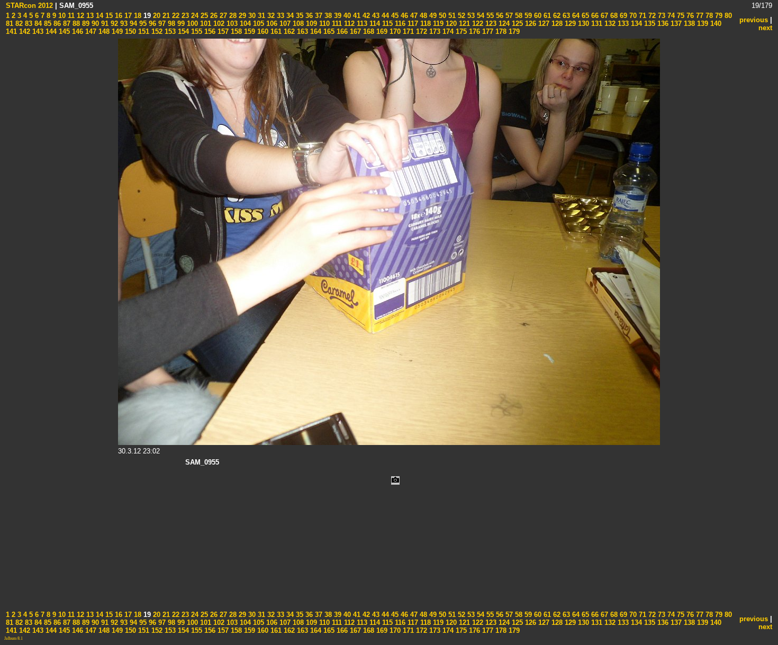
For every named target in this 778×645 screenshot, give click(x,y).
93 (123, 24)
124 (503, 24)
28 (232, 16)
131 (595, 24)
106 (270, 24)
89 (84, 24)
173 (433, 31)
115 (386, 24)
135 (648, 24)
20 (155, 16)
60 (536, 16)
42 (365, 16)
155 (195, 31)
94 (132, 24)
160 (261, 31)
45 (394, 16)
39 (336, 16)
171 (407, 31)
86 (56, 24)
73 (660, 16)
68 (613, 16)
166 (341, 31)
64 (575, 16)
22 (174, 16)
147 (89, 31)
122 (476, 24)
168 (367, 31)
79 (717, 16)
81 (9, 24)
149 (116, 31)
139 (701, 24)
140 (714, 24)
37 (317, 16)
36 (308, 16)
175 (460, 31)
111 (336, 24)
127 (542, 24)
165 (327, 31)
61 (546, 16)
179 (513, 31)
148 (103, 31)
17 (127, 16)
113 (361, 24)
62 (555, 16)
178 (499, 31)
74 (670, 16)
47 (413, 16)
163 (301, 31)
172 (420, 31)
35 (298, 16)
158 (235, 31)
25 (203, 16)
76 (689, 16)
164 (314, 31)
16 (117, 16)
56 (498, 16)
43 (374, 16)
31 (260, 16)
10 (61, 16)
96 (151, 24)
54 (479, 16)
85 (46, 24)
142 (23, 31)
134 (635, 24)
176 (473, 31)
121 (463, 24)
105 (257, 24)
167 (354, 31)
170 (394, 31)
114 (373, 24)
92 (113, 24)
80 (727, 16)
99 (180, 24)
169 (380, 31)
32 (270, 16)
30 (251, 16)
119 (437, 24)
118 (424, 24)
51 (451, 16)
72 (651, 16)
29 (241, 16)
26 (213, 16)
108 (297, 24)
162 (288, 31)
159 (248, 31)
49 (432, 16)
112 (348, 24)
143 (36, 31)
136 (661, 24)
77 (698, 16)
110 (323, 24)
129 (569, 24)
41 (355, 16)
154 (182, 31)
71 (641, 16)
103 (231, 24)
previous (753, 20)
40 (346, 16)
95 (142, 24)
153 (169, 31)
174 (447, 31)
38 (327, 16)
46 (403, 16)
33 (279, 16)
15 (108, 16)
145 (63, 31)
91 (103, 24)
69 (622, 16)
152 (155, 31)
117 (411, 24)
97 (161, 24)
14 (98, 16)
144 (50, 31)
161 (275, 31)
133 (622, 24)
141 (11, 31)
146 (76, 31)
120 (450, 24)
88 (75, 24)
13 (89, 16)
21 (165, 16)
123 (489, 24)
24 (193, 16)
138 (688, 24)
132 (609, 24)
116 (399, 24)
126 (529, 24)
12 (79, 16)
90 (94, 24)
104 (244, 24)
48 (422, 16)
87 (65, 24)
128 (556, 24)
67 (603, 16)
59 (527, 16)
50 (441, 16)
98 (170, 24)
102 (217, 24)
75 (679, 16)
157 (222, 31)
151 (142, 31)
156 (208, 31)
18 (136, 16)
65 (584, 16)
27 (222, 16)
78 (708, 16)
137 (675, 24)
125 (516, 24)
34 (289, 16)
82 (18, 24)
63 (565, 16)
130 (582, 24)
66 (594, 16)
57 (508, 16)
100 (191, 24)
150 (129, 31)
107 (284, 24)
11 (70, 16)
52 (460, 16)
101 (204, 24)
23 (184, 16)
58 (517, 16)
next (765, 28)
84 (37, 24)
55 (489, 16)
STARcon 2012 (29, 6)
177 (486, 31)
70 (632, 16)
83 (27, 24)
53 (470, 16)
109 (310, 24)
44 (384, 16)
